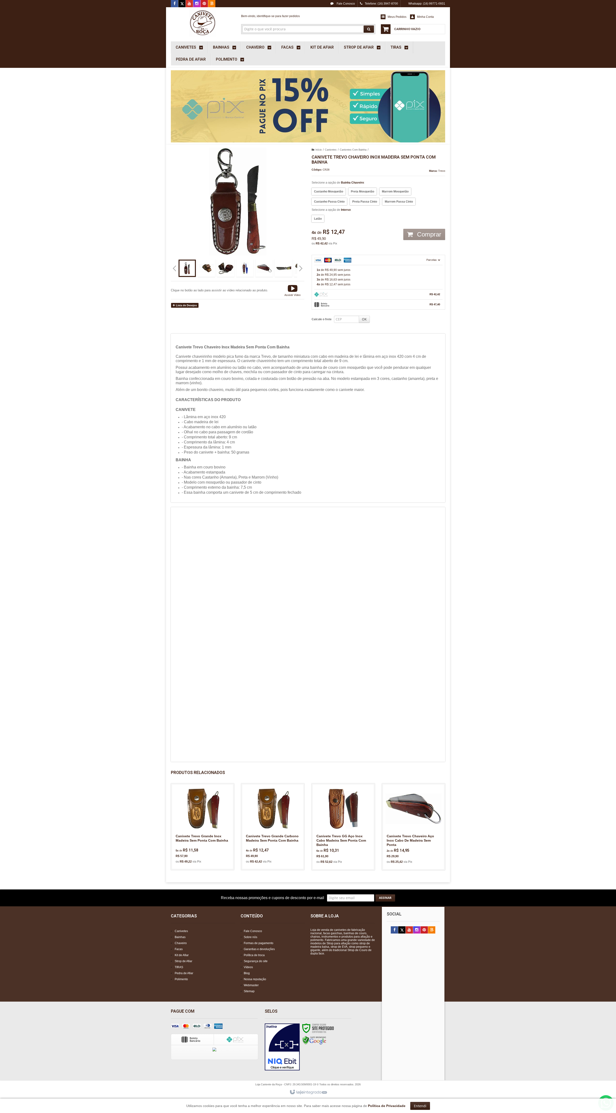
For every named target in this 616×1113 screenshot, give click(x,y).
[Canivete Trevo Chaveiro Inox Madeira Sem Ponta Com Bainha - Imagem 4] (245, 268)
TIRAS (179, 967)
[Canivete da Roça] (202, 23)
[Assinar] (385, 898)
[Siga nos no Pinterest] (204, 4)
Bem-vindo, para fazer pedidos (270, 16)
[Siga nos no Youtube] (189, 4)
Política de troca (254, 955)
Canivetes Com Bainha (353, 149)
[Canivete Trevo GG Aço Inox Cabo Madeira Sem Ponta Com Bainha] (343, 827)
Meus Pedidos (397, 17)
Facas (179, 949)
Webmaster (251, 985)
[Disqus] (308, 572)
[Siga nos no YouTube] (409, 930)
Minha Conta (425, 17)
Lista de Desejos (186, 305)
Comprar (428, 234)
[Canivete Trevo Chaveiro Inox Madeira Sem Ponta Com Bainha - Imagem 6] (283, 268)
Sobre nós (250, 937)
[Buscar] (369, 29)
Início (318, 149)
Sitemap (249, 991)
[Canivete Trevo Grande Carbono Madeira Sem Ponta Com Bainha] (272, 827)
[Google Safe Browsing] (314, 1040)
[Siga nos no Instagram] (196, 4)
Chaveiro (181, 943)
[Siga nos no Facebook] (174, 4)
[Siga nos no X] (182, 4)
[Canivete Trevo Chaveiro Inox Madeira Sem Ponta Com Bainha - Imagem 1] (187, 268)
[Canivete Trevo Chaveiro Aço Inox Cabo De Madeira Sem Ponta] (413, 827)
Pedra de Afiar (184, 973)
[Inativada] (282, 1047)
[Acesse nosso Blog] (211, 4)
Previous (174, 268)
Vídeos (248, 967)
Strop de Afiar (183, 961)
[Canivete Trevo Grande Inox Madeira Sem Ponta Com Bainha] (202, 827)
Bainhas (180, 937)
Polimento (181, 979)
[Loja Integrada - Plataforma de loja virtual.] (308, 1092)
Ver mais (205, 846)
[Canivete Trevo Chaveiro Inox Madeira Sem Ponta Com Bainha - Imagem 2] (206, 268)
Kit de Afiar (182, 955)
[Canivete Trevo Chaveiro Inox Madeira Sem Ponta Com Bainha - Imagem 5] (264, 268)
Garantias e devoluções (259, 949)
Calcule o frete (322, 319)
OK (364, 319)
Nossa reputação (255, 979)
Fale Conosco (345, 3)
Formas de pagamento (258, 943)
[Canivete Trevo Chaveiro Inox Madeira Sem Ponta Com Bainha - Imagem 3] (225, 268)
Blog (247, 973)
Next (301, 266)
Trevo (441, 170)
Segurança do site (256, 961)
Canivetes (331, 149)
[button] (292, 290)
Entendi (420, 1106)
